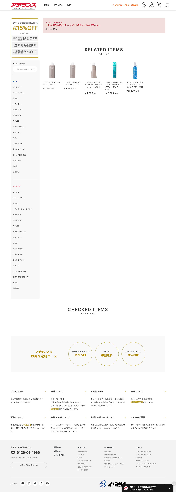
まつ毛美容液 (18, 249)
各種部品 (16, 172)
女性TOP (57, 451)
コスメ (15, 138)
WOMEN (16, 186)
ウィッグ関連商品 (19, 155)
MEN (15, 81)
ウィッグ (16, 266)
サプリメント (18, 144)
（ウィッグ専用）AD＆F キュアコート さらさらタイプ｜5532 (135, 84)
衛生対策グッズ (18, 149)
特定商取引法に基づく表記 (113, 464)
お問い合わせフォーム (29, 465)
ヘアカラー (17, 104)
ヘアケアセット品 (19, 127)
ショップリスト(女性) (143, 451)
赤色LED (16, 121)
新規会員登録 (82, 451)
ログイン (81, 454)
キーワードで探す (19, 64)
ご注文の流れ (17, 391)
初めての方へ (82, 464)
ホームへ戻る (51, 29)
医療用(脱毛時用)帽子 (21, 277)
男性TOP (57, 447)
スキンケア (17, 132)
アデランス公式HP (142, 461)
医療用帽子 (17, 161)
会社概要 (107, 451)
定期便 (15, 166)
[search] (34, 69)
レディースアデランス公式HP (146, 464)
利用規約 (107, 461)
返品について (17, 417)
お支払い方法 (97, 391)
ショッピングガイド (84, 461)
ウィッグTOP (59, 455)
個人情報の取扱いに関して (113, 458)
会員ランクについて (60, 417)
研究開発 (139, 458)
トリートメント (18, 93)
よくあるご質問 (138, 417)
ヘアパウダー (18, 110)
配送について (137, 391)
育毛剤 (15, 98)
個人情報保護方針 (110, 454)
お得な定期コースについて (103, 417)
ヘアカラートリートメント (22, 209)
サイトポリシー (109, 467)
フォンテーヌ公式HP (143, 467)
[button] (147, 488)
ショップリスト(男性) (143, 454)
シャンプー (17, 87)
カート (80, 458)
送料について (57, 391)
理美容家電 (17, 115)
